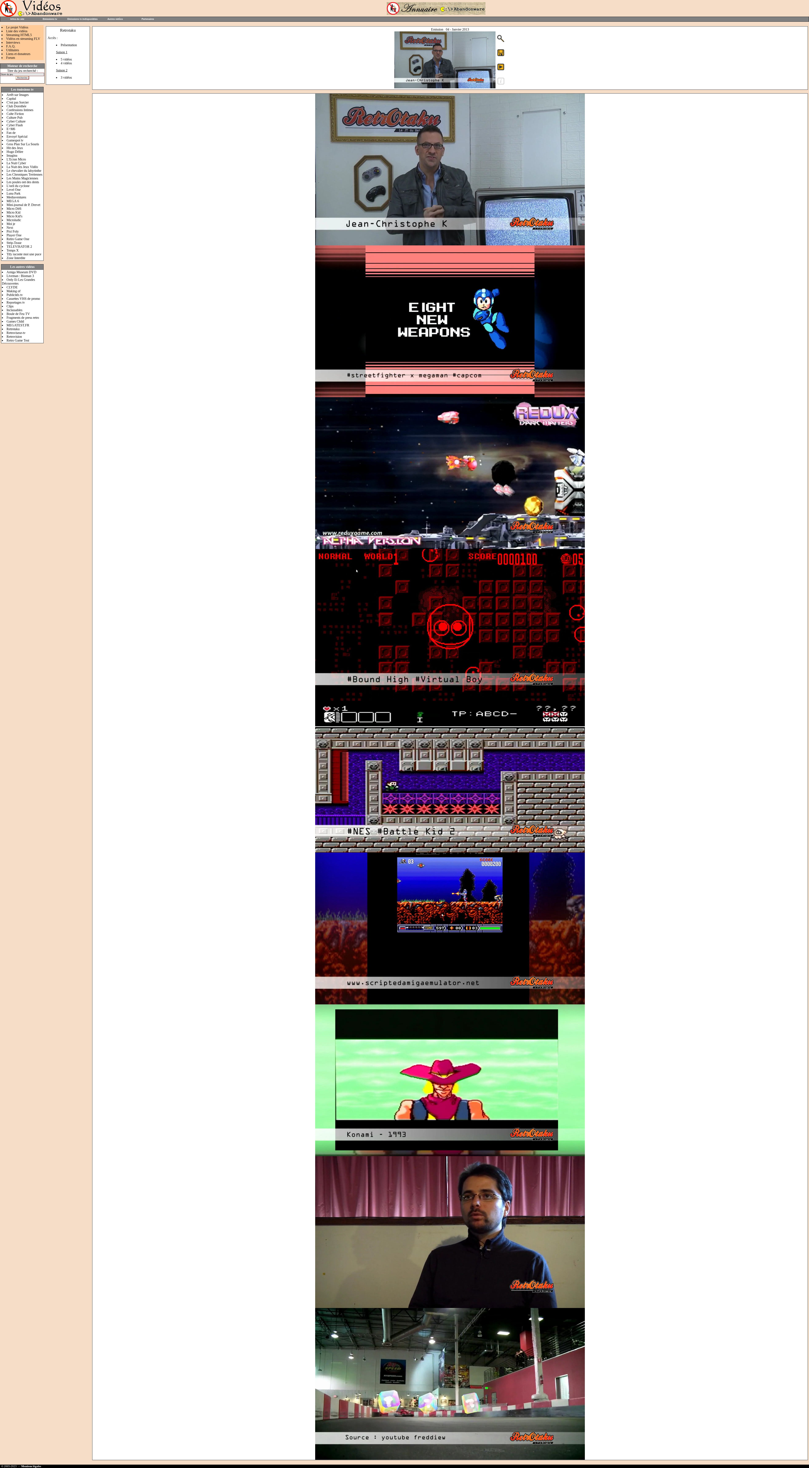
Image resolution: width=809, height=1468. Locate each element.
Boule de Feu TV (18, 314)
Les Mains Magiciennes (22, 178)
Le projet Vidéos (17, 27)
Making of (13, 291)
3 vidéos (66, 77)
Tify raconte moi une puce (24, 254)
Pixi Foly (13, 231)
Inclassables (14, 310)
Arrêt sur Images (18, 95)
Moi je (11, 224)
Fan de (11, 133)
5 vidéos (66, 59)
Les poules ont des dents (23, 182)
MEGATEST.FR (18, 325)
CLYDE (12, 287)
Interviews (13, 42)
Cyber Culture (16, 121)
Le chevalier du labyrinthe (24, 170)
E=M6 (11, 129)
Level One (14, 189)
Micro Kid (13, 212)
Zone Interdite (16, 258)
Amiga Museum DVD (21, 272)
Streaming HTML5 (19, 35)
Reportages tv (16, 302)
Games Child (15, 321)
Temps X (13, 250)
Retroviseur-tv (16, 333)
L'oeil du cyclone (18, 186)
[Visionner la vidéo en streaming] (501, 66)
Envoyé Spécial (17, 136)
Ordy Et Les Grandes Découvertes (18, 281)
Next (10, 227)
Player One (14, 235)
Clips (10, 306)
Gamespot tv (15, 140)
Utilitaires (12, 50)
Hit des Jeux (15, 148)
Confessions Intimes (20, 110)
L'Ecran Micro (16, 159)
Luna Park (13, 193)
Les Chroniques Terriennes (24, 174)
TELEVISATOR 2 (19, 246)
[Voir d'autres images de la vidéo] (501, 41)
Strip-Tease (14, 243)
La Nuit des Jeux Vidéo (22, 167)
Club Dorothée (16, 106)
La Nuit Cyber (16, 163)
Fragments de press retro (23, 317)
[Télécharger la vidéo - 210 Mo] (445, 87)
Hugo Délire (15, 151)
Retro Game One (18, 239)
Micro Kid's (14, 216)
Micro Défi (14, 208)
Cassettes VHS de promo (23, 298)
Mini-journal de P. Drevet (23, 205)
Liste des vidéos (16, 31)
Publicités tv (15, 295)
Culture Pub (15, 117)
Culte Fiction (15, 114)
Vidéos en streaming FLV (23, 38)
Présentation (69, 45)
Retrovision (14, 336)
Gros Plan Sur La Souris (23, 144)
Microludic (14, 220)
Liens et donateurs (18, 54)
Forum (10, 57)
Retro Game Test (18, 340)
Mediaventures (16, 197)
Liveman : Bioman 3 (20, 276)
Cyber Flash (15, 125)
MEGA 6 (13, 201)
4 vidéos (66, 63)
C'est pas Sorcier (18, 102)
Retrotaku (13, 329)
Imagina (12, 155)
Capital (11, 98)
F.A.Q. (10, 46)
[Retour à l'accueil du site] (31, 15)
